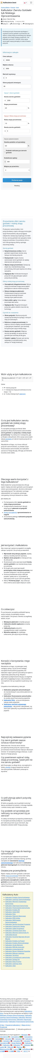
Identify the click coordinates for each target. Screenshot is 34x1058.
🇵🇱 (25, 2)
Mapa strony (26, 1025)
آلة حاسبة (16, 1049)
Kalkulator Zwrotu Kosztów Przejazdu (17, 924)
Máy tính (11, 1047)
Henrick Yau (11, 19)
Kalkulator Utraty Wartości (14, 945)
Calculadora (15, 1037)
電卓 (18, 1051)
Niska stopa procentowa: (13, 120)
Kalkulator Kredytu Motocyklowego (17, 943)
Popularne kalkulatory (12, 1025)
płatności (23, 394)
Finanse (13, 7)
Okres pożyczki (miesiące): (12, 83)
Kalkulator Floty (10, 914)
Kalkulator (28, 1043)
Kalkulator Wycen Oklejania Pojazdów (17, 951)
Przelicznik (3, 1027)
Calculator (8, 1039)
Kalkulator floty (9, 700)
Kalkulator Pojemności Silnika (15, 926)
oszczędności (12, 512)
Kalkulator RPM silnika (12, 918)
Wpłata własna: (8, 65)
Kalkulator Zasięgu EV (12, 959)
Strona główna (5, 7)
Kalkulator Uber (10, 966)
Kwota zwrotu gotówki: (12, 97)
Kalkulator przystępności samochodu (17, 957)
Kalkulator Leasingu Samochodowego (17, 899)
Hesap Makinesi (16, 1043)
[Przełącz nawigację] (31, 2)
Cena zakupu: (7, 56)
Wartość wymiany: (9, 74)
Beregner (25, 1035)
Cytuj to (5, 24)
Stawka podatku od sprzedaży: (14, 142)
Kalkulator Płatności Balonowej (15, 916)
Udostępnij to (29, 24)
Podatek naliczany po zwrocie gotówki (16, 152)
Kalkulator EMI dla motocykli (14, 947)
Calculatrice (4, 1043)
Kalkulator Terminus (12, 955)
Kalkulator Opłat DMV (12, 912)
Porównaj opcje (17, 180)
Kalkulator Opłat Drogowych (14, 928)
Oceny (6, 512)
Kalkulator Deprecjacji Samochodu (16, 906)
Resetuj (17, 186)
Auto (17, 7)
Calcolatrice (4, 1037)
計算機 (2, 1051)
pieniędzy (8, 439)
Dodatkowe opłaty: (10, 158)
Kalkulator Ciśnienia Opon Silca (15, 931)
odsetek (8, 767)
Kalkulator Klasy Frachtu (13, 962)
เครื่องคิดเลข (26, 1049)
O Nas (2, 1025)
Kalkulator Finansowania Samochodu (17, 908)
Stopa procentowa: (10, 104)
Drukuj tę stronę (8, 21)
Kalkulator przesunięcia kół (14, 949)
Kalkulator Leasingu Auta (13, 964)
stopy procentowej (12, 876)
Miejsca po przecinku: (11, 166)
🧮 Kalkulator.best (8, 2)
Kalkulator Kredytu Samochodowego (17, 897)
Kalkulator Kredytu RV (12, 910)
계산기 (26, 1051)
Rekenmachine (5, 1049)
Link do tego (16, 24)
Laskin (2, 1047)
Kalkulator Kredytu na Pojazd (14, 941)
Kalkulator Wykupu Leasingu (14, 953)
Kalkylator (27, 1045)
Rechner (20, 1047)
